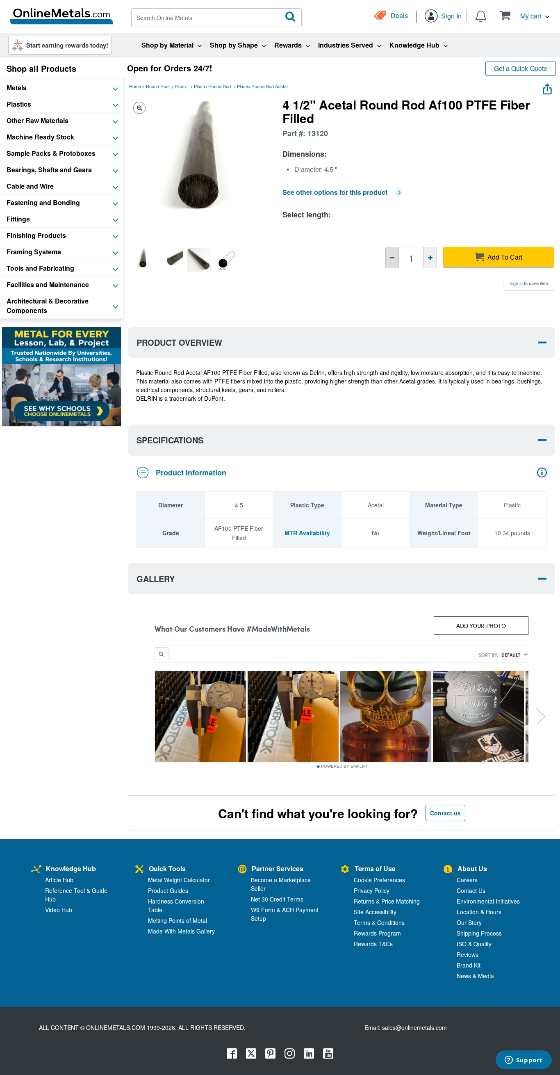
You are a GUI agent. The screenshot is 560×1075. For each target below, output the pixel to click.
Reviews (467, 954)
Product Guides (168, 890)
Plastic (181, 86)
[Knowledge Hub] (36, 870)
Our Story (469, 922)
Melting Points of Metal (177, 920)
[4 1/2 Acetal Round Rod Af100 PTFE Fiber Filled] (143, 260)
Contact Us (471, 890)
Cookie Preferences (379, 880)
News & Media (475, 976)
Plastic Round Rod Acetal (262, 86)
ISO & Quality (474, 944)
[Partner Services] (242, 870)
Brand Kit (468, 965)
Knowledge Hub (71, 868)
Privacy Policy (371, 890)
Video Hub (58, 910)
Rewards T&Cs (373, 944)
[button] (524, 15)
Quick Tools (167, 868)
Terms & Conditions (379, 922)
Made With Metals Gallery (181, 931)
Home (135, 86)
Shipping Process (479, 933)
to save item (529, 283)
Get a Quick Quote (520, 68)
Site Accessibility (375, 912)
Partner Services (277, 868)
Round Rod (157, 86)
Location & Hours (479, 912)
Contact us (445, 813)
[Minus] (392, 257)
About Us (472, 868)
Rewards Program (377, 933)
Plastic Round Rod (212, 86)
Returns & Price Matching (387, 901)
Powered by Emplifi (344, 767)
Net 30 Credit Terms (277, 899)
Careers (467, 880)
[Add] (430, 257)
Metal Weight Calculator (179, 880)
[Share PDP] (547, 87)
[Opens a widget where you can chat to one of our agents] (523, 1060)
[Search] (290, 17)
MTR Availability (307, 533)
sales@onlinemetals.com (414, 1027)
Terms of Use (375, 868)
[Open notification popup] (481, 15)
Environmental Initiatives (488, 901)
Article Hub (59, 880)
